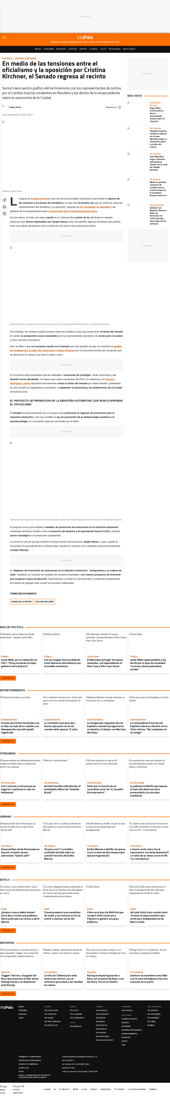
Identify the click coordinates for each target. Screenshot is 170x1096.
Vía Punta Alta (51, 1025)
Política (7, 58)
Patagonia (115, 49)
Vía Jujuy (74, 1010)
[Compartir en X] (4, 213)
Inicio (38, 49)
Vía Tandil (49, 1018)
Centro (72, 49)
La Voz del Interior (137, 1089)
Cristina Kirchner (25, 58)
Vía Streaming (154, 1014)
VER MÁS (6, 678)
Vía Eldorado (102, 1014)
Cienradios (105, 1089)
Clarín (47, 1089)
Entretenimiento (129, 1034)
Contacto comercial (28, 1064)
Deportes (126, 1037)
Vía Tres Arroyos (52, 1022)
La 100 (84, 1089)
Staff (21, 1072)
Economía (126, 1026)
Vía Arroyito (50, 1014)
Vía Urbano (152, 1010)
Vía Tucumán (76, 1014)
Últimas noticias (129, 1019)
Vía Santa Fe (101, 1025)
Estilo (125, 1041)
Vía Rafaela (101, 1029)
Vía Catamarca (77, 1018)
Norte (83, 49)
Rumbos (151, 1025)
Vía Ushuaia (127, 1010)
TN (55, 1089)
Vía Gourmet (153, 1018)
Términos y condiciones (30, 1057)
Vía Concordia (102, 1036)
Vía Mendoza (76, 1026)
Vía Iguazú (100, 1018)
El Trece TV (64, 1089)
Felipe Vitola (15, 107)
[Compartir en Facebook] (4, 200)
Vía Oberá (100, 1022)
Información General (132, 1030)
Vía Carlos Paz (51, 1010)
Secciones (129, 49)
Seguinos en (111, 107)
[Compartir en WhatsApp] (4, 207)
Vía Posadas (101, 1010)
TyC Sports (119, 1089)
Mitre (75, 1089)
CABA (21, 1018)
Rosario (61, 49)
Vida (124, 1045)
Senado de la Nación (21, 601)
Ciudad (93, 1089)
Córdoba (48, 49)
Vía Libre (151, 1022)
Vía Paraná (101, 1033)
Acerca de (24, 1068)
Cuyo (103, 49)
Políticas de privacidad (30, 1060)
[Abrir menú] (26, 37)
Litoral (93, 49)
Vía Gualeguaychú (104, 1040)
